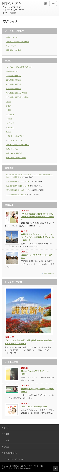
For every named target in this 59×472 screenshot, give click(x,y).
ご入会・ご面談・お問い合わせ (17, 42)
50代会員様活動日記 (13, 80)
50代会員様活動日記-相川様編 (17, 97)
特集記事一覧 (49, 273)
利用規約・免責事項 (13, 50)
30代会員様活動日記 (13, 89)
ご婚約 (8, 106)
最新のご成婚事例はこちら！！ (17, 186)
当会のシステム (12, 37)
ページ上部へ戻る (55, 468)
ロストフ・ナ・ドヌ (14, 140)
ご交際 (8, 110)
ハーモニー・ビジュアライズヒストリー (21, 67)
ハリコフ (10, 123)
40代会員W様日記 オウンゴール (18, 181)
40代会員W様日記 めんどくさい (18, 190)
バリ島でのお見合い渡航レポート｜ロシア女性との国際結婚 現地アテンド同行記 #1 (37, 216)
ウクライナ (10, 114)
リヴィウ (10, 127)
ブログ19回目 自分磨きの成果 (34, 406)
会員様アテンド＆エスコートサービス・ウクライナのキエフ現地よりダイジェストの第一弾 (37, 237)
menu (53, 3)
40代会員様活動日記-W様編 (16, 93)
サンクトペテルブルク (15, 136)
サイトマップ (11, 46)
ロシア (8, 132)
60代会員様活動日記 (13, 76)
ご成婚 (8, 101)
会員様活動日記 (12, 71)
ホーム (6, 428)
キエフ (9, 119)
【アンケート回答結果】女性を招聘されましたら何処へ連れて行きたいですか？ (29, 342)
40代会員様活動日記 (13, 84)
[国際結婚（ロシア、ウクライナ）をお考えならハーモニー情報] (14, 8)
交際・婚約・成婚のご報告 (16, 158)
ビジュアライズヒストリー (15, 459)
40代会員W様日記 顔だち (16, 194)
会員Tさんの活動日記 (14, 153)
